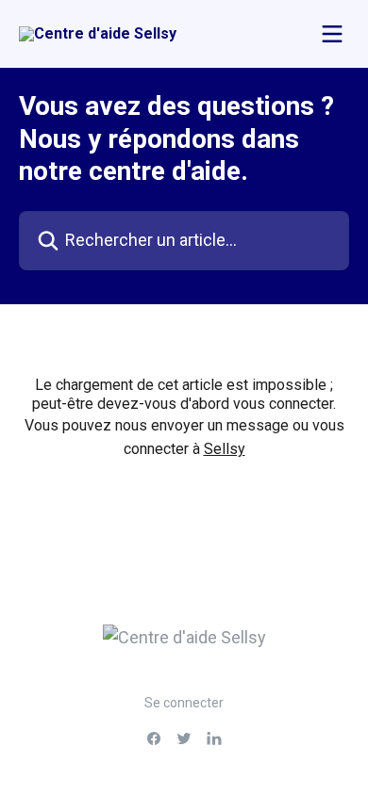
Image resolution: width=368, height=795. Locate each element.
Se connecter (184, 702)
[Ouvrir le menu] (332, 34)
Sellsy (224, 449)
